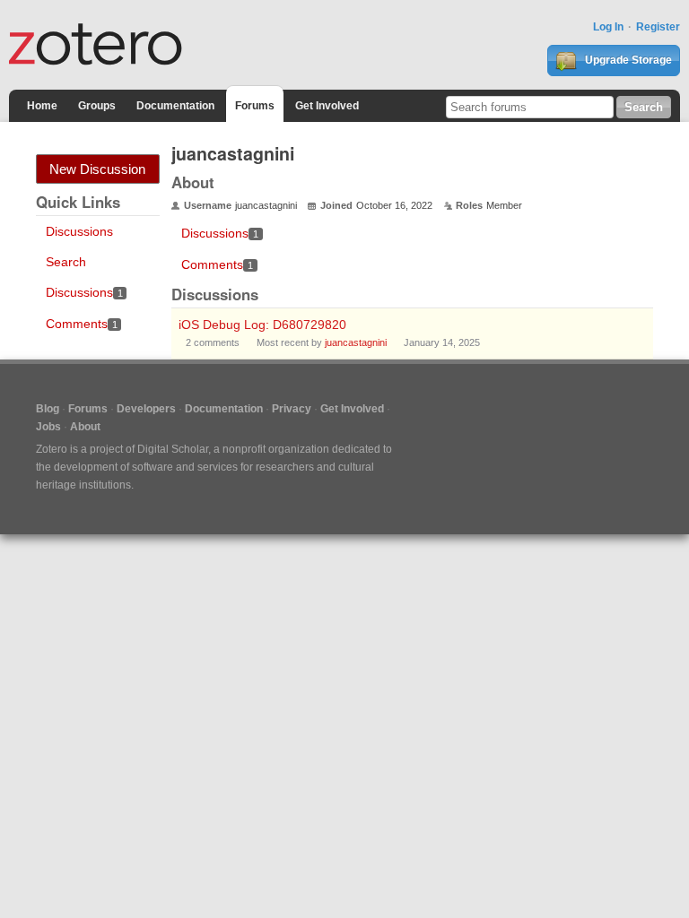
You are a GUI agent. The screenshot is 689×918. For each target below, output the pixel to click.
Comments (82, 323)
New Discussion (97, 169)
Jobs (48, 426)
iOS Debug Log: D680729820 (262, 324)
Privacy (291, 409)
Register (658, 27)
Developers (146, 409)
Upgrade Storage (627, 60)
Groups (97, 106)
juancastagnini (356, 342)
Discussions (79, 231)
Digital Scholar (172, 449)
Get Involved (327, 106)
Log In (608, 27)
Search (66, 262)
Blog (47, 409)
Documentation (175, 106)
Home (42, 106)
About (85, 426)
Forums (255, 106)
